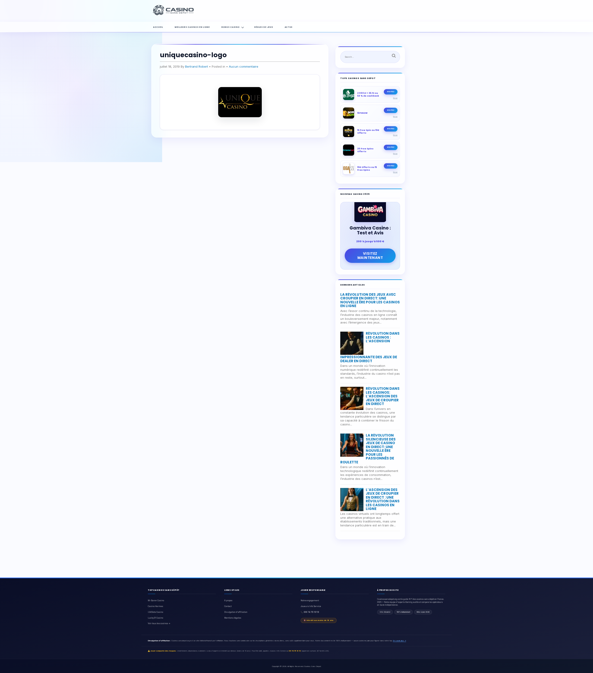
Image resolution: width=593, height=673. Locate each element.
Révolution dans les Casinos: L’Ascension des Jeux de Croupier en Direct (383, 396)
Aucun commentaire (243, 66)
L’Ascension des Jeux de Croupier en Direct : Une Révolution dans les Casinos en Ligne (383, 499)
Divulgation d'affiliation (235, 612)
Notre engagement (310, 600)
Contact (228, 606)
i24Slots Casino (155, 612)
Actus (289, 27)
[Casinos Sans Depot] (173, 14)
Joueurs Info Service (311, 606)
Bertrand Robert (196, 66)
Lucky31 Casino (155, 618)
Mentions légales (232, 618)
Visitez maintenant (370, 255)
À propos (228, 600)
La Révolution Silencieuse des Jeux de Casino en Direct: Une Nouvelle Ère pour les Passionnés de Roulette (368, 449)
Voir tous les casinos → (159, 623)
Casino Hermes (155, 606)
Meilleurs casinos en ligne (192, 27)
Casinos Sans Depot (312, 666)
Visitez (390, 92)
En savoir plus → (399, 640)
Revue (395, 98)
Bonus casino (230, 27)
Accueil (158, 27)
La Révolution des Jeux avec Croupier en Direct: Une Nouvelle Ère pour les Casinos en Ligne (370, 300)
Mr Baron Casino (156, 600)
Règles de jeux (263, 27)
